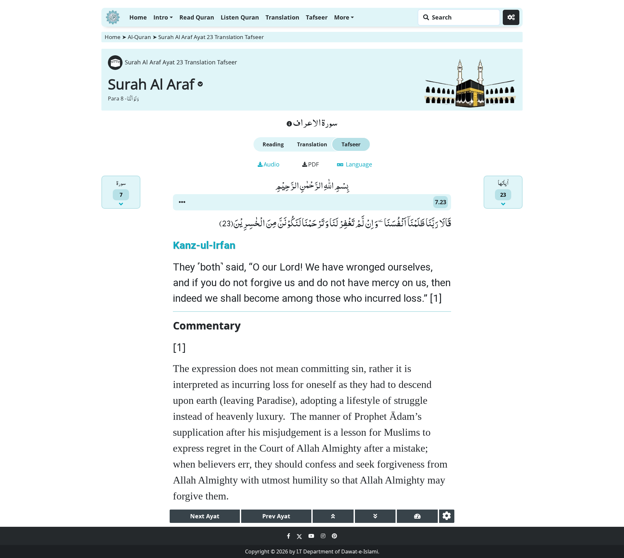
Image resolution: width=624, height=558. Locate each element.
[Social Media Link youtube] (312, 535)
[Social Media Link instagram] (324, 535)
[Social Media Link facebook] (289, 535)
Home (138, 17)
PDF (313, 164)
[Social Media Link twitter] (300, 535)
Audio (272, 164)
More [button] (341, 17)
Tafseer (317, 17)
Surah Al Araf (151, 84)
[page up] (333, 516)
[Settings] (511, 17)
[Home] (113, 16)
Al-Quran (139, 37)
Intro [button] (160, 17)
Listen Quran (240, 17)
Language (358, 164)
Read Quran (196, 17)
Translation (282, 17)
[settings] (446, 516)
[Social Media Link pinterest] (334, 535)
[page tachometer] (417, 516)
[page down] (375, 516)
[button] (182, 202)
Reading (273, 144)
